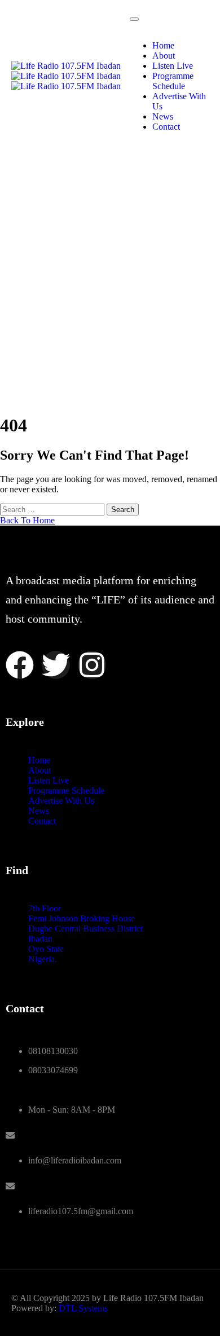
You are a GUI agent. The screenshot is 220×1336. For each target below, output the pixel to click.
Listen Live (172, 65)
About (163, 55)
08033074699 (53, 1070)
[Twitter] (56, 665)
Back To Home (27, 520)
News (162, 116)
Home (163, 45)
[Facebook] (20, 665)
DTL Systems (83, 1308)
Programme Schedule (172, 81)
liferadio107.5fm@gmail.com (80, 1211)
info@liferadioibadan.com (74, 1160)
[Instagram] (92, 665)
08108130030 (53, 1051)
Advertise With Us (61, 800)
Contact (166, 126)
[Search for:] (53, 509)
